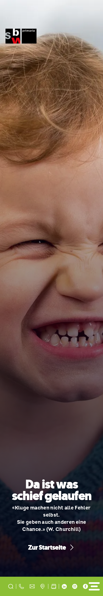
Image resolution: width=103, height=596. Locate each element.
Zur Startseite (47, 548)
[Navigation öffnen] (94, 586)
